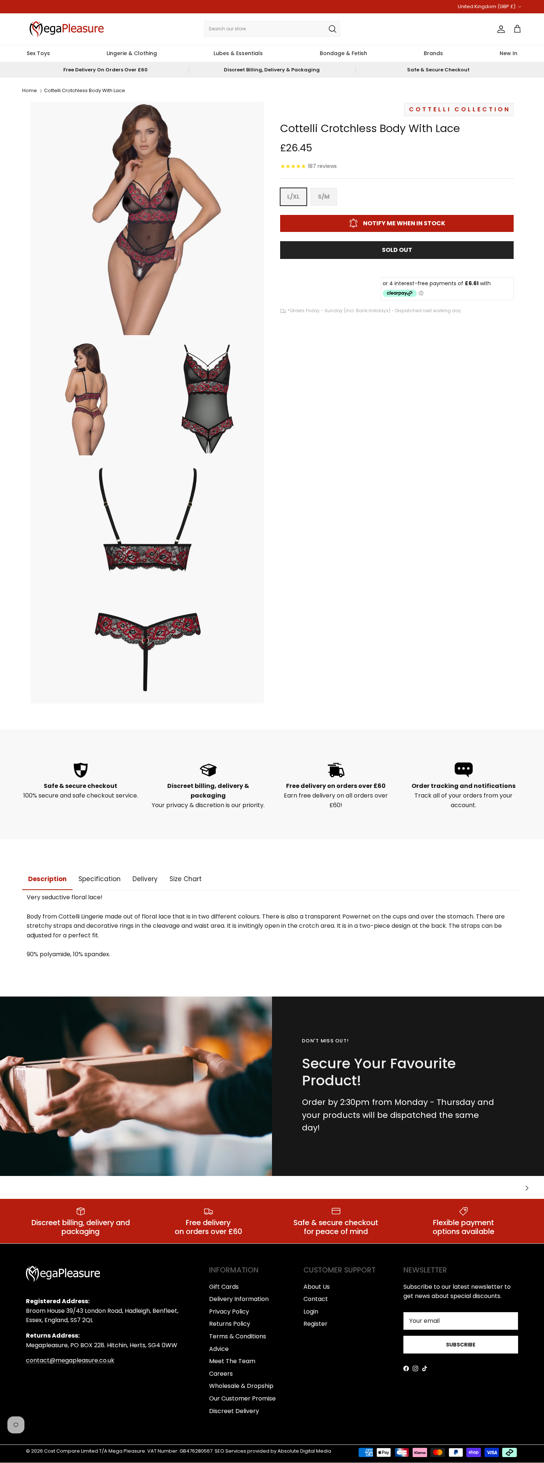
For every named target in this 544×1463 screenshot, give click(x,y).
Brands (433, 53)
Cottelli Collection (459, 109)
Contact (315, 1299)
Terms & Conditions (237, 1336)
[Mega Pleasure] (67, 29)
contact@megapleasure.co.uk (70, 1360)
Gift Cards (224, 1286)
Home (29, 90)
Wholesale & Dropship (241, 1386)
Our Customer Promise (242, 1398)
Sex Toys (38, 53)
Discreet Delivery (234, 1411)
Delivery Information (239, 1299)
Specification (99, 878)
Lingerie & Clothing (132, 53)
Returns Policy (229, 1323)
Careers (221, 1373)
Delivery (145, 878)
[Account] (500, 29)
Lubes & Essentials (238, 53)
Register (315, 1323)
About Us (316, 1286)
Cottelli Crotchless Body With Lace (84, 90)
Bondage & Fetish (343, 53)
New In (508, 53)
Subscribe (461, 1344)
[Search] (332, 28)
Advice (219, 1349)
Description (47, 878)
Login (310, 1311)
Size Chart (185, 878)
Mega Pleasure (126, 1450)
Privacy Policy (229, 1311)
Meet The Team (232, 1361)
